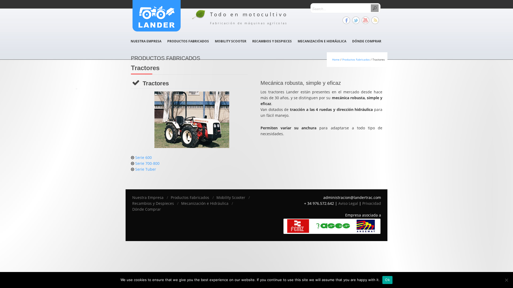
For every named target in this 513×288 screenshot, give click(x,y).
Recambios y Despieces (272, 41)
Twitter (356, 20)
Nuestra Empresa (146, 41)
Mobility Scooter (230, 41)
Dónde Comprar (366, 41)
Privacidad (371, 203)
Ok (387, 280)
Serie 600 (143, 157)
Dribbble (365, 20)
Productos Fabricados (188, 41)
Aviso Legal (348, 203)
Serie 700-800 (147, 163)
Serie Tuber (145, 169)
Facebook (346, 20)
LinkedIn (375, 20)
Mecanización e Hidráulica (322, 41)
